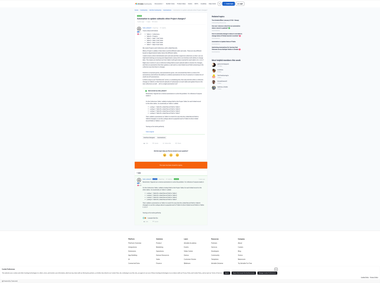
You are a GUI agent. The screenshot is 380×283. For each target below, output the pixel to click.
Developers (215, 251)
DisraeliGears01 (222, 81)
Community (143, 10)
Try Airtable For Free (245, 263)
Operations (160, 251)
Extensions (132, 251)
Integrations (132, 247)
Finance (159, 263)
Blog (239, 251)
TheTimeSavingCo (223, 75)
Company (241, 239)
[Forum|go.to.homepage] (143, 4)
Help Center (212, 4)
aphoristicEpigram (223, 64)
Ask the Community (155, 10)
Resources (215, 239)
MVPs (196, 4)
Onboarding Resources (219, 23)
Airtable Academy (190, 243)
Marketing (159, 247)
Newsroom (241, 259)
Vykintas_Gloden (222, 87)
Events (190, 4)
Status (240, 255)
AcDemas (220, 70)
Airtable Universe (217, 263)
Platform (131, 239)
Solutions (159, 239)
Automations (167, 10)
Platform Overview (134, 243)
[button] (228, 4)
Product (159, 243)
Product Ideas (181, 4)
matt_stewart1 (147, 28)
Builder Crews (170, 4)
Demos (186, 255)
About (240, 243)
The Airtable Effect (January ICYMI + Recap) (225, 20)
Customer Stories (190, 259)
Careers (240, 247)
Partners (214, 243)
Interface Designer (149, 137)
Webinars (187, 263)
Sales (158, 259)
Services (214, 247)
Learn (186, 239)
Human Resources (162, 255)
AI (129, 259)
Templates (214, 259)
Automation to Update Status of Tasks (224, 41)
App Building (132, 255)
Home (136, 10)
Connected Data (134, 263)
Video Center (188, 251)
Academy (203, 4)
